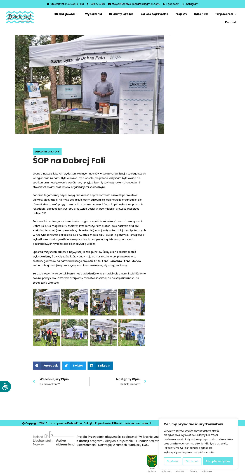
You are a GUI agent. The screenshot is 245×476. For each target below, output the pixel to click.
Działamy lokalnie (121, 14)
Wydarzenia (93, 14)
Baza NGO (201, 14)
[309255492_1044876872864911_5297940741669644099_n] (74, 332)
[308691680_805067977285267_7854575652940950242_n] (131, 302)
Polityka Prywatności (98, 423)
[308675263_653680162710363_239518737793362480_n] (46, 332)
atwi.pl (146, 423)
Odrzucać (192, 461)
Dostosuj (172, 461)
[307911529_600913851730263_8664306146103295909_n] (131, 332)
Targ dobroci (224, 14)
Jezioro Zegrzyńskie (154, 14)
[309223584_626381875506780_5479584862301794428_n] (74, 302)
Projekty (181, 14)
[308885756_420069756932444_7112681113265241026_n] (46, 302)
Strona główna (64, 14)
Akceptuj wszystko (218, 461)
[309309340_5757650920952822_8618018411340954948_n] (103, 332)
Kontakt (230, 22)
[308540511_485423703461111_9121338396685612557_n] (103, 302)
